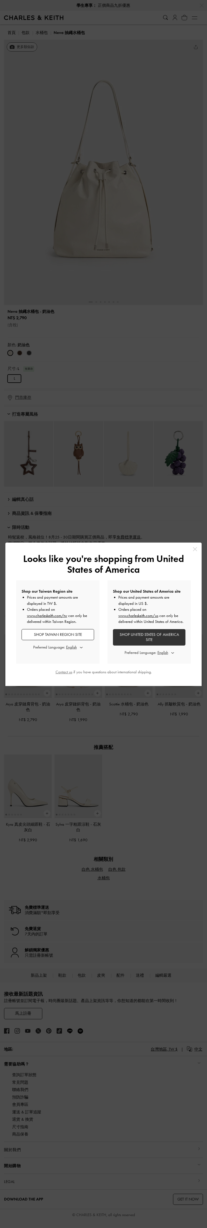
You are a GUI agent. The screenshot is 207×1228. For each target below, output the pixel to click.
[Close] (195, 549)
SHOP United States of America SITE (149, 637)
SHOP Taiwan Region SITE (58, 634)
